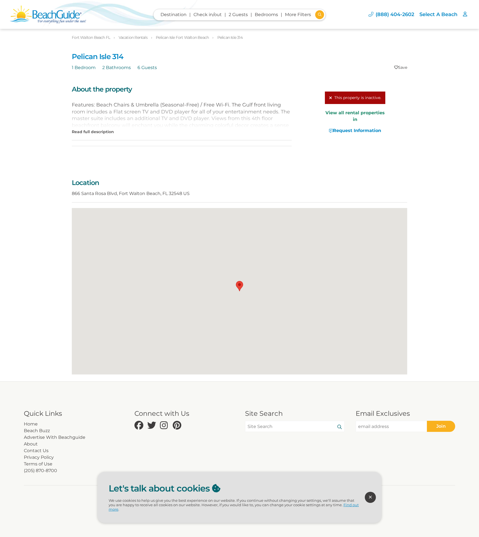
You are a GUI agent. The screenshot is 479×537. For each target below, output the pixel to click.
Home (31, 424)
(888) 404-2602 (395, 14)
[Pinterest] (178, 425)
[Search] (339, 427)
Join (441, 426)
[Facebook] (139, 425)
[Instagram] (165, 425)
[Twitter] (152, 425)
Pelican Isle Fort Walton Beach (183, 37)
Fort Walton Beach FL (91, 37)
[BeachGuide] (48, 14)
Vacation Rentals (133, 37)
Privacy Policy (39, 457)
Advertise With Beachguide (54, 437)
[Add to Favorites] (400, 67)
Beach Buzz (37, 430)
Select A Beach (438, 14)
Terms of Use (38, 464)
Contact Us (36, 450)
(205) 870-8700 (40, 470)
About (31, 444)
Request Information (357, 130)
